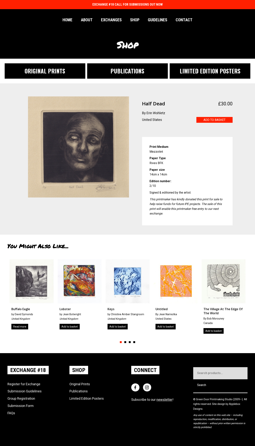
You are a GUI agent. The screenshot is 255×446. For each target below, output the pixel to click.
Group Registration (21, 398)
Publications (78, 391)
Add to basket (214, 120)
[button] (121, 342)
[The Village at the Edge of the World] (177, 297)
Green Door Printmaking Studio (214, 399)
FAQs (11, 413)
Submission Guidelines (24, 391)
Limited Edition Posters (86, 398)
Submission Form (20, 406)
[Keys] (81, 295)
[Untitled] (129, 295)
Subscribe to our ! (152, 400)
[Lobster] (33, 295)
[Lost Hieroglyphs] (225, 295)
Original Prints (79, 384)
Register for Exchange (23, 384)
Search (201, 385)
